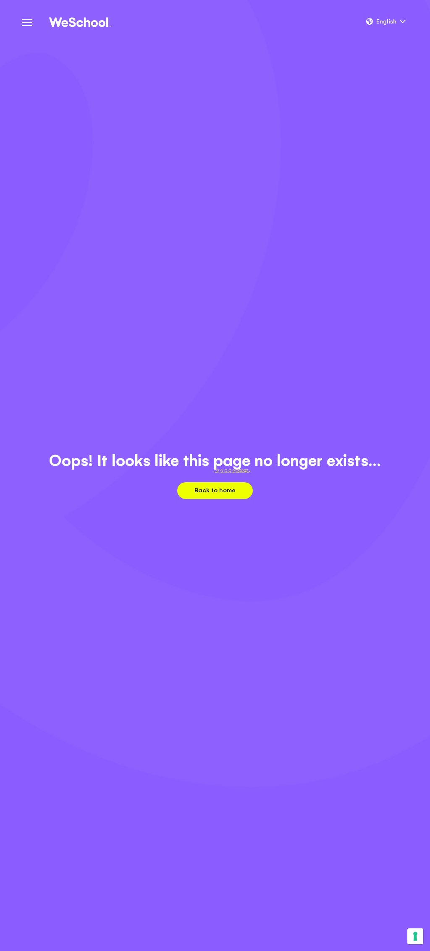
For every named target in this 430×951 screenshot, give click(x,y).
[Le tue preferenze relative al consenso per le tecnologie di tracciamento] (415, 936)
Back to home (215, 490)
